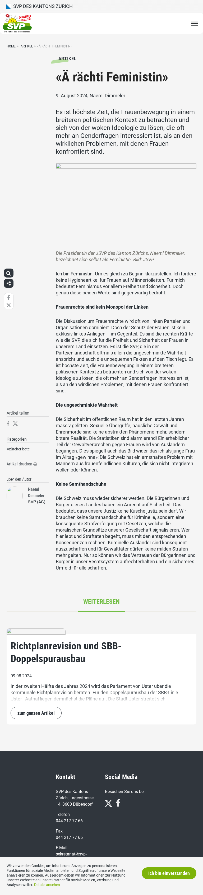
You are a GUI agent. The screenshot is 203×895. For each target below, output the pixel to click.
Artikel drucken (20, 463)
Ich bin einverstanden (169, 873)
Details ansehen (47, 885)
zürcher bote (19, 449)
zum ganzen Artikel (36, 713)
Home (11, 46)
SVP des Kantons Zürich (42, 6)
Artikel (27, 46)
